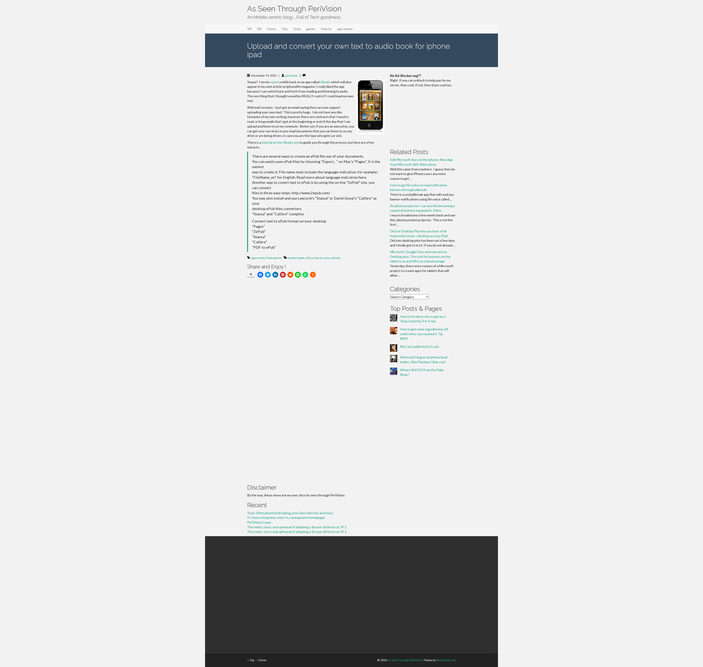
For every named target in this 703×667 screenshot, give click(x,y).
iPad (269, 257)
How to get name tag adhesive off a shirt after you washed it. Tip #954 (424, 333)
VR (249, 29)
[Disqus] (315, 331)
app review (345, 29)
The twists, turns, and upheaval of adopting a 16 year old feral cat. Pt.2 (296, 527)
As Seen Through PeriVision (294, 8)
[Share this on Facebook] (260, 275)
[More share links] (313, 275)
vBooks (336, 257)
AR (259, 29)
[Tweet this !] (268, 275)
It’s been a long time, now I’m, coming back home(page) (286, 517)
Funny (271, 29)
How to (326, 29)
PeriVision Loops (259, 522)
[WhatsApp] (305, 275)
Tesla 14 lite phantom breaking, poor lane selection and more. (290, 513)
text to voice (322, 257)
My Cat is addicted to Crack (419, 346)
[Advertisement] (423, 117)
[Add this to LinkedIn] (275, 275)
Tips (284, 29)
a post (274, 82)
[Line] (298, 275)
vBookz (325, 82)
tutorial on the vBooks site (280, 142)
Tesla (297, 29)
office (309, 257)
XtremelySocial (445, 660)
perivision (291, 75)
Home (262, 660)
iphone (277, 257)
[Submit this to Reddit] (290, 275)
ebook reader (296, 257)
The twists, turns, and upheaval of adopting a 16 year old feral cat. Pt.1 (296, 532)
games (310, 29)
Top (251, 660)
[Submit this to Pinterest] (283, 275)
